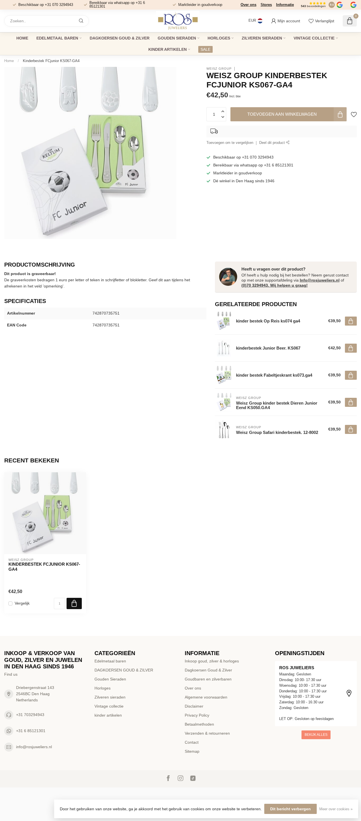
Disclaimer (194, 706)
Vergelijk (22, 603)
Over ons (248, 5)
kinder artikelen (167, 49)
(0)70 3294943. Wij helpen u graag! (274, 285)
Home (22, 38)
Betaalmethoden (199, 724)
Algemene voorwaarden (206, 697)
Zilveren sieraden (262, 38)
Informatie (285, 5)
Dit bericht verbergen (290, 809)
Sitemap (192, 751)
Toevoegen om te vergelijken (229, 143)
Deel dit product (272, 143)
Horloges (219, 38)
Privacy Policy (197, 715)
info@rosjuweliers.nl (34, 747)
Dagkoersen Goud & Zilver (208, 670)
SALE (205, 49)
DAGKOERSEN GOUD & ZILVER (119, 38)
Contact (192, 742)
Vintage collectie (314, 38)
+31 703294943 (30, 714)
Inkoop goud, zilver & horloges (212, 661)
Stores (266, 5)
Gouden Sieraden (177, 38)
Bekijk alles (316, 735)
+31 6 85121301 (30, 730)
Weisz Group (219, 68)
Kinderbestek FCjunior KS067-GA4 (51, 61)
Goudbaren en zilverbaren (208, 679)
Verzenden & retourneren (207, 733)
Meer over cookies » (336, 809)
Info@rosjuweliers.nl (320, 280)
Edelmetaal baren (57, 38)
